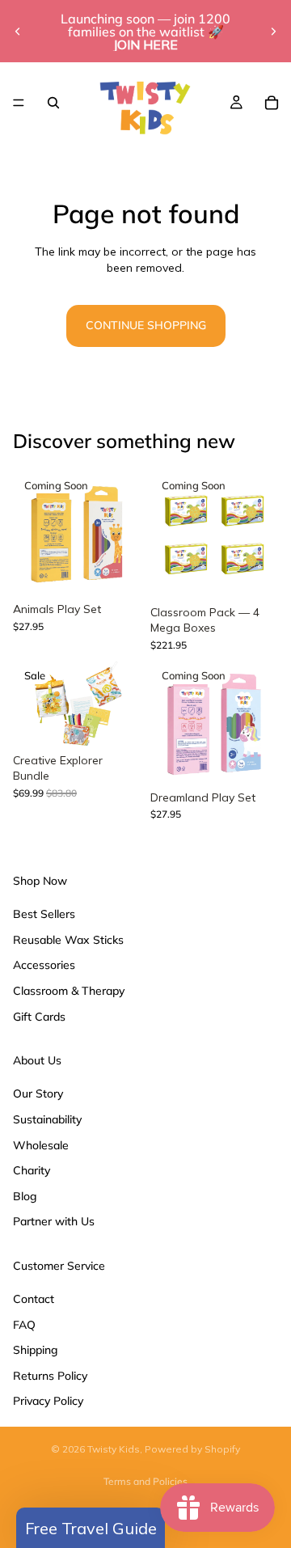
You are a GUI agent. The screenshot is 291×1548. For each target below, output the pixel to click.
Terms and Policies (145, 1481)
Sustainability (47, 1119)
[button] (90, 1528)
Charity (31, 1170)
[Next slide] (273, 31)
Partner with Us (54, 1221)
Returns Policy (50, 1375)
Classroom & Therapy (68, 990)
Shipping (35, 1350)
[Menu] (18, 102)
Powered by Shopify (192, 1449)
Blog (25, 1195)
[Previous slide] (18, 31)
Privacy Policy (48, 1401)
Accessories (44, 965)
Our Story (38, 1093)
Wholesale (41, 1144)
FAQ (24, 1324)
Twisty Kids (113, 1449)
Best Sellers (44, 914)
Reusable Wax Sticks (68, 939)
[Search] (53, 103)
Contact (33, 1299)
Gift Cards (39, 1016)
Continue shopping (146, 325)
